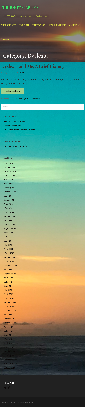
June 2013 (8, 241)
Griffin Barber (10, 146)
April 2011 (8, 343)
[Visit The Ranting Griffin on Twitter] (5, 388)
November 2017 (10, 183)
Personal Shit (35, 98)
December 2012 (10, 265)
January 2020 (10, 171)
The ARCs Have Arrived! (14, 121)
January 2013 (9, 261)
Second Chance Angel (13, 125)
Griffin (21, 72)
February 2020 (10, 167)
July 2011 (8, 331)
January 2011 (9, 355)
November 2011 (10, 314)
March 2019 (9, 179)
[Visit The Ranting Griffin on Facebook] (9, 388)
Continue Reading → (12, 91)
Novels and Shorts (57, 25)
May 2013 (8, 245)
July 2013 (8, 237)
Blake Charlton (16, 98)
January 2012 (9, 306)
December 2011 (10, 310)
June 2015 (8, 196)
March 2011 (9, 347)
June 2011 (8, 335)
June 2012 (8, 286)
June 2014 (8, 204)
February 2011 (10, 351)
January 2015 (9, 200)
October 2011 (9, 318)
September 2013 (11, 228)
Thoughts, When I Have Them (15, 25)
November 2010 (10, 364)
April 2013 (8, 249)
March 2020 (9, 163)
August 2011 (9, 327)
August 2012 (9, 278)
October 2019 (9, 175)
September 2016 (11, 192)
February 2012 (10, 302)
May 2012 (8, 290)
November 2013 (10, 220)
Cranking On (24, 146)
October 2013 (9, 224)
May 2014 (8, 208)
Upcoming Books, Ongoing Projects (19, 130)
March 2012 (9, 298)
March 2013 (9, 253)
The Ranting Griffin (20, 7)
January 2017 (10, 187)
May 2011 (8, 339)
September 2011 (10, 323)
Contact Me (75, 25)
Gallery (5, 39)
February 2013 (10, 257)
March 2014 (9, 212)
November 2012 (10, 269)
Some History (38, 25)
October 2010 (9, 368)
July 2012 (8, 282)
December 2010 (10, 359)
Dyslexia (26, 98)
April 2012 (8, 294)
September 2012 (11, 273)
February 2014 (10, 216)
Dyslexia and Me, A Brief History (32, 66)
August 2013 (9, 232)
